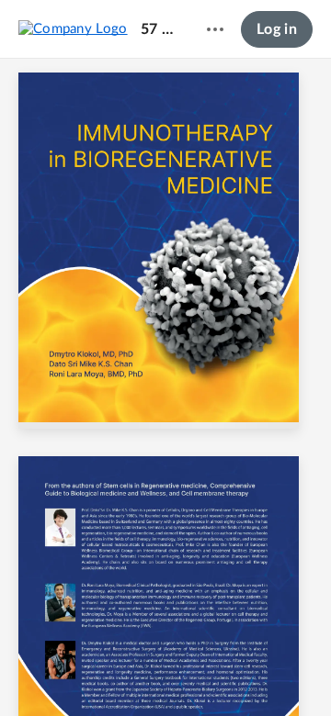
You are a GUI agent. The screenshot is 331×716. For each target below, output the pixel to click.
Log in (277, 29)
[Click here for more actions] (215, 29)
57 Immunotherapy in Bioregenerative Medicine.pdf (159, 29)
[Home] (73, 28)
